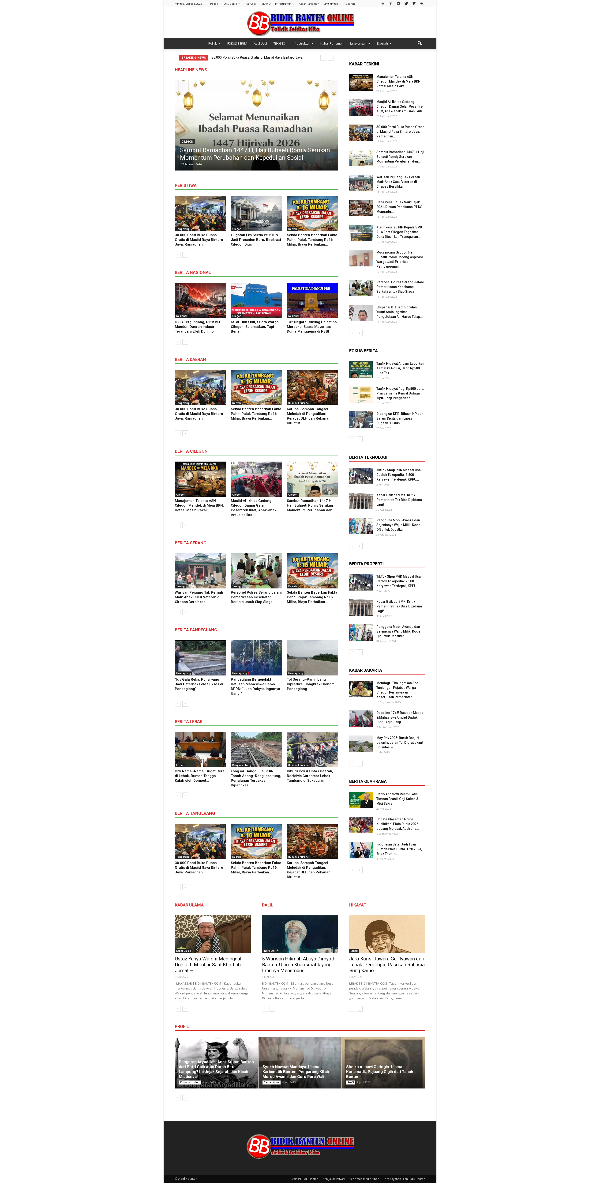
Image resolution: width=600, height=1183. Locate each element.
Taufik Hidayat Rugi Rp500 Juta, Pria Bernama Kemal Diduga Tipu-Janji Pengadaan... (400, 393)
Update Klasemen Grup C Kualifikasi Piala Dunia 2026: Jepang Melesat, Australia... (397, 823)
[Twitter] (406, 3)
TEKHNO (265, 3)
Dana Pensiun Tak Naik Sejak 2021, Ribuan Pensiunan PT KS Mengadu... (399, 206)
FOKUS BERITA (231, 3)
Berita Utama (271, 1082)
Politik (214, 3)
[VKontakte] (421, 3)
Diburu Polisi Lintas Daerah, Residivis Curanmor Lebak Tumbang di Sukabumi (310, 776)
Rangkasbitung (241, 765)
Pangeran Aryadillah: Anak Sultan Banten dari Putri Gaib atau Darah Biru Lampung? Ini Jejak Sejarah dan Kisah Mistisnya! (216, 1069)
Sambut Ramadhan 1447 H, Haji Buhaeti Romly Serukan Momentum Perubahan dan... (311, 505)
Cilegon (236, 229)
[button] (419, 43)
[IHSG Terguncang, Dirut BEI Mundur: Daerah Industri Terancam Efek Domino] (200, 300)
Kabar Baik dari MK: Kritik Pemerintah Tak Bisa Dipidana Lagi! (399, 499)
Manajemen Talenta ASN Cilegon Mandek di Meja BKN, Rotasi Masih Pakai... (199, 505)
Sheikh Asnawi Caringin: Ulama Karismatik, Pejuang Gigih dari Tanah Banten (379, 1071)
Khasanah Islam (189, 1082)
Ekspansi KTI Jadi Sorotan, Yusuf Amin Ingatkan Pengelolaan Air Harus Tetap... (399, 311)
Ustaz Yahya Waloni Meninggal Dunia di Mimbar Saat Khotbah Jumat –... (208, 964)
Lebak (179, 765)
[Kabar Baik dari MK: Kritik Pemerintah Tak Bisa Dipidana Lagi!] (361, 501)
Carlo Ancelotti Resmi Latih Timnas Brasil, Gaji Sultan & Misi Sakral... (397, 798)
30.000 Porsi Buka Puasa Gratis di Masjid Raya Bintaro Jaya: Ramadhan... (199, 239)
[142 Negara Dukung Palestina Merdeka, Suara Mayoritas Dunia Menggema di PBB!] (312, 300)
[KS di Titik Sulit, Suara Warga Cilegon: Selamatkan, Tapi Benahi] (256, 300)
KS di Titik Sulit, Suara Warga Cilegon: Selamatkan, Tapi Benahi (255, 327)
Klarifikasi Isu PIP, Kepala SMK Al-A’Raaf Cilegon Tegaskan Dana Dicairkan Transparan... (399, 232)
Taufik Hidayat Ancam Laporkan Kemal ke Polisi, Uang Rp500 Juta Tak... (400, 368)
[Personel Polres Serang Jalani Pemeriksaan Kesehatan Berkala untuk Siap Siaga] (256, 570)
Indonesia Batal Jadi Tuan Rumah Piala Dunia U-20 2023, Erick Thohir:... (399, 849)
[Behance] (382, 3)
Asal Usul (250, 3)
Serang (251, 141)
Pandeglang (183, 673)
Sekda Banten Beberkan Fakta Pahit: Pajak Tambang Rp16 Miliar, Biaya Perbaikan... (312, 239)
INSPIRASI (269, 950)
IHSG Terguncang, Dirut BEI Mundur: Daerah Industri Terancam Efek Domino (197, 327)
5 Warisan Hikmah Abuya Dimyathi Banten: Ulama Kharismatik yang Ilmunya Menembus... (299, 964)
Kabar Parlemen (309, 3)
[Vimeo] (413, 3)
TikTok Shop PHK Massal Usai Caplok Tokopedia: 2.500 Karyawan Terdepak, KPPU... (399, 474)
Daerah (350, 3)
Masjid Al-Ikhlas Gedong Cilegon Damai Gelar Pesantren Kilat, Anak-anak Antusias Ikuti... (400, 106)
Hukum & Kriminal (298, 403)
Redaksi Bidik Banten (304, 1179)
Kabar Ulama (183, 950)
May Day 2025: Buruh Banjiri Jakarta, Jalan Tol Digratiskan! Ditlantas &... (399, 742)
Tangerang (183, 229)
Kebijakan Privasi (334, 1179)
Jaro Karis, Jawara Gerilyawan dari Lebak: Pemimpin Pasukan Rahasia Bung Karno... (387, 964)
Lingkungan (331, 3)
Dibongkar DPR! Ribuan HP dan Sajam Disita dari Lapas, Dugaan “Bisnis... (399, 418)
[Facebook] (390, 3)
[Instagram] (398, 3)
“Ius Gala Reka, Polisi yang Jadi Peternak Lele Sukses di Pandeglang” (199, 684)
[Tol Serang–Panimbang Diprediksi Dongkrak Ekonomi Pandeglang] (312, 657)
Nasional (181, 316)
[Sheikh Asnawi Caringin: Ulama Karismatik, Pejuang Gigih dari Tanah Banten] (383, 1062)
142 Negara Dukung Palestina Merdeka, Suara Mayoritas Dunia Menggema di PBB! (312, 327)
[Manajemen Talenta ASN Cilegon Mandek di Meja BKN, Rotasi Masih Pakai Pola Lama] (200, 479)
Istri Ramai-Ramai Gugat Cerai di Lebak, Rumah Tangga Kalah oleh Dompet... (200, 776)
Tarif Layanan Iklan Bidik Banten (404, 1179)
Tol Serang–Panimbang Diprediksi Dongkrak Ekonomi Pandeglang (311, 684)
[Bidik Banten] (300, 22)
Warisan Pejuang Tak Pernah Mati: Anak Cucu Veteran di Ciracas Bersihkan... (199, 597)
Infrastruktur (283, 3)
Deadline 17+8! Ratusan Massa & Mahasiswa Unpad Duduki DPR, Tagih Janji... (399, 717)
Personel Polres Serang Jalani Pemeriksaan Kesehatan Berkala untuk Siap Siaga (256, 597)
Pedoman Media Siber (364, 1179)
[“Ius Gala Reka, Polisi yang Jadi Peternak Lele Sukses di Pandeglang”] (200, 657)
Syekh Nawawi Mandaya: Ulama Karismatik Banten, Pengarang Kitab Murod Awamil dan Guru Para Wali (295, 1071)
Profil (351, 1082)
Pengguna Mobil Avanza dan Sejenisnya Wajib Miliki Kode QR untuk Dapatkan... (398, 524)
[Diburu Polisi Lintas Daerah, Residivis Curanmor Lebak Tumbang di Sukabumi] (312, 749)
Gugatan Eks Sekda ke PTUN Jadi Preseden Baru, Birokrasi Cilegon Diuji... (256, 239)
